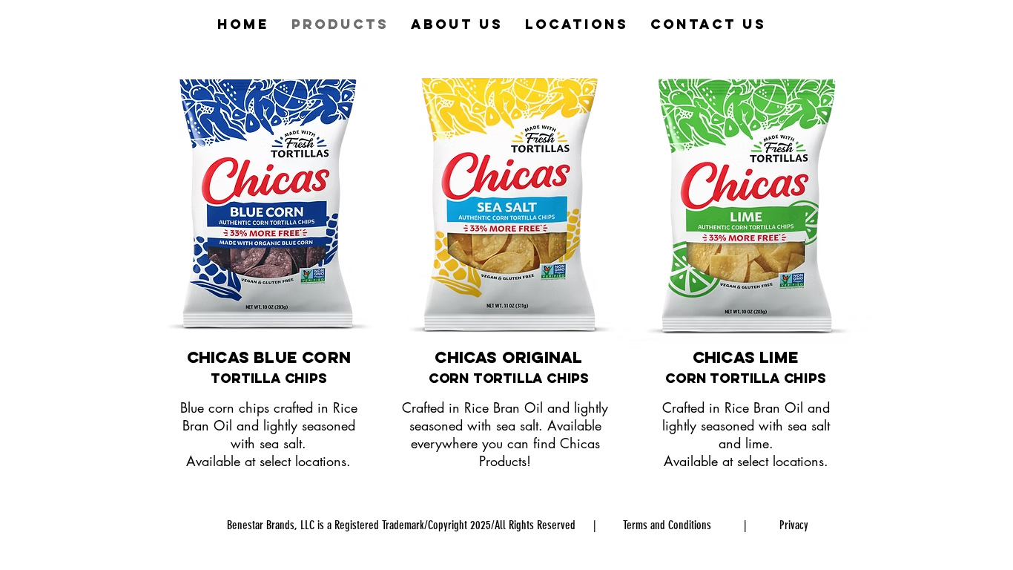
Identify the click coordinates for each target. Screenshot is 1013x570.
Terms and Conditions (667, 525)
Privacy (793, 525)
